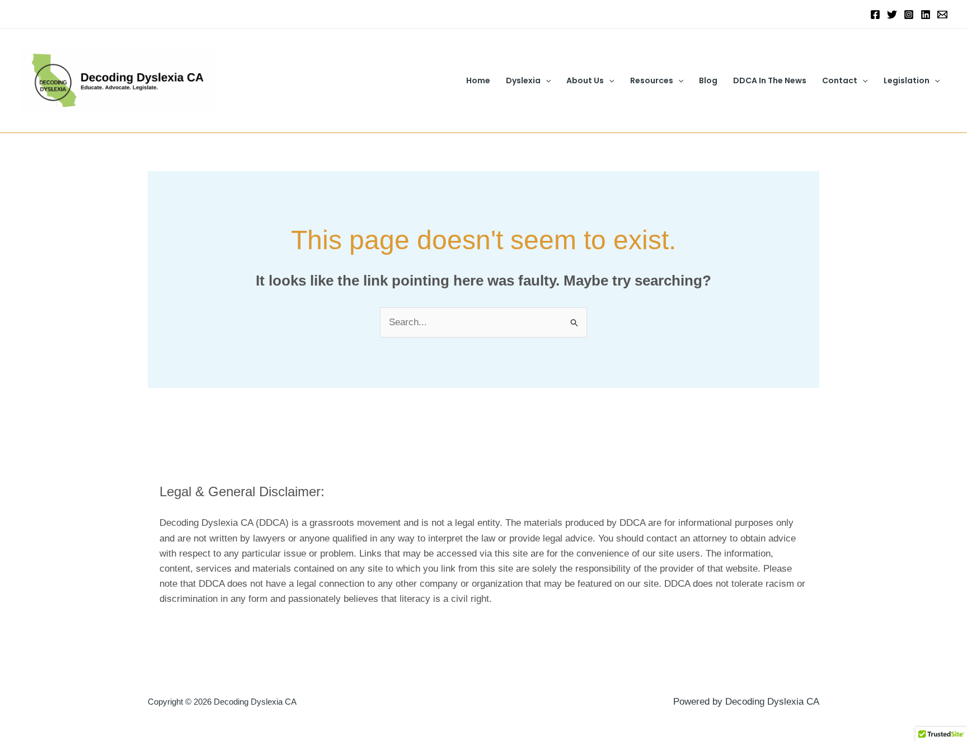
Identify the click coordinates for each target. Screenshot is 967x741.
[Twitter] (892, 15)
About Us (585, 80)
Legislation (907, 80)
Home (478, 80)
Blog (708, 80)
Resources (651, 80)
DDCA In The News (769, 80)
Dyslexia (523, 80)
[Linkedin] (926, 15)
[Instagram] (909, 15)
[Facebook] (875, 15)
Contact (839, 80)
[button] (546, 80)
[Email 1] (942, 15)
